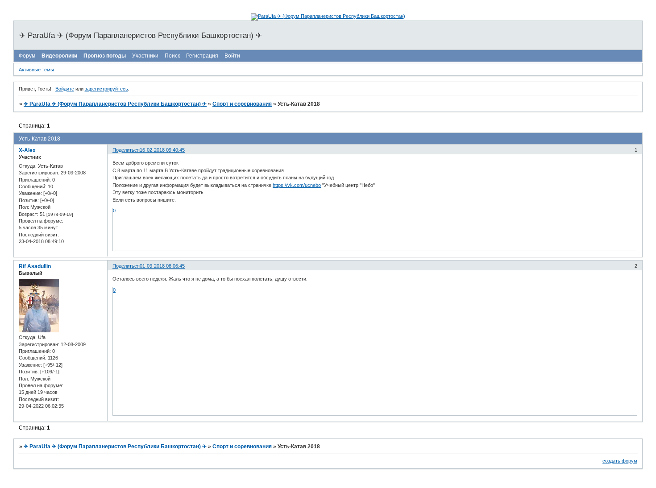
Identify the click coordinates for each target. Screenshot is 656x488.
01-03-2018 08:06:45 (162, 266)
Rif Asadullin (35, 266)
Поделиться (126, 150)
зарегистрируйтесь (106, 88)
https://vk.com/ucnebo (297, 185)
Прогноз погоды (104, 56)
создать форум (619, 460)
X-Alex (27, 150)
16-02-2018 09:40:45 (162, 150)
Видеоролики (59, 56)
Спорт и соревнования (242, 104)
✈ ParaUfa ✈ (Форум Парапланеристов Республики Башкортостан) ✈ (115, 104)
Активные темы (36, 69)
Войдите (64, 88)
